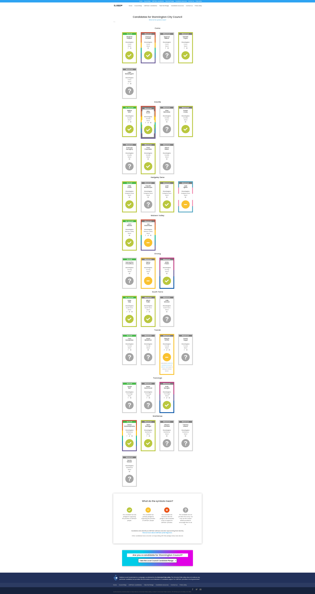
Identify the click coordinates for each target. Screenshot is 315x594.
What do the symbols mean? (157, 20)
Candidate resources (181, 1)
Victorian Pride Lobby (164, 577)
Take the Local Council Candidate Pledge (156, 561)
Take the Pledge (169, 1)
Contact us (191, 1)
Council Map (147, 1)
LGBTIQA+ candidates (158, 1)
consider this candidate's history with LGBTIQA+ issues (167, 365)
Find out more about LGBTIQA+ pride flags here (157, 533)
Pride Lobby (199, 1)
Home (140, 1)
